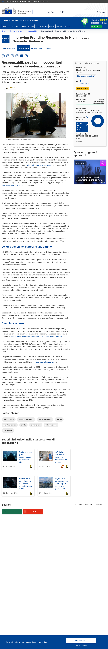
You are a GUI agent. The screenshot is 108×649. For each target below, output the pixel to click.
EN (8, 55)
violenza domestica (26, 419)
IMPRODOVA (8, 419)
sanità (23, 425)
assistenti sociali (9, 425)
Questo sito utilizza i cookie (16, 642)
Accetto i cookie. (81, 640)
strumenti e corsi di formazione (39, 165)
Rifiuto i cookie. (81, 645)
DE (3, 55)
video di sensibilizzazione (45, 362)
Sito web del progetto (85, 76)
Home (5, 26)
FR (17, 55)
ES (12, 55)
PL (26, 55)
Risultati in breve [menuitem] (23, 48)
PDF (34, 511)
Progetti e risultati (27, 26)
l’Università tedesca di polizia (13, 185)
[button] (61, 12)
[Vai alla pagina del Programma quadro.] (5, 39)
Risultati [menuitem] (48, 48)
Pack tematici (14, 26)
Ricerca (67, 26)
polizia (59, 419)
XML (13, 511)
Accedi (53, 12)
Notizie (52, 26)
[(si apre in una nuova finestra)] (18, 10)
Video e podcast (41, 26)
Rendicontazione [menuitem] (36, 48)
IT (21, 55)
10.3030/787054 (81, 83)
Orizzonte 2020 (31, 31)
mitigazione (7, 430)
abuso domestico (45, 419)
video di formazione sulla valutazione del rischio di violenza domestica (37, 336)
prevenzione (35, 425)
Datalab (59, 26)
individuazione (50, 425)
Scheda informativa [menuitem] (9, 48)
